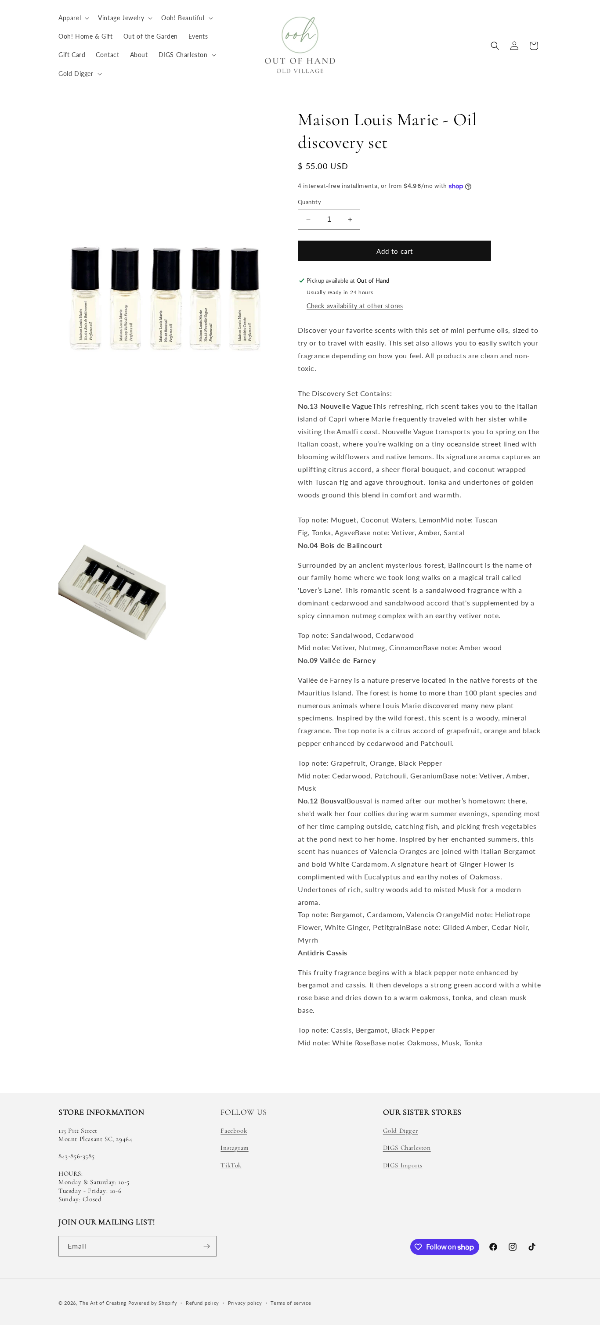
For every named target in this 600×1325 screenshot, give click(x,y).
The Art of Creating (104, 1303)
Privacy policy (245, 1303)
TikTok (231, 1165)
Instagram (234, 1148)
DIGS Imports (403, 1165)
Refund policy (202, 1303)
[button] (73, 18)
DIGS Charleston (407, 1148)
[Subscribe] (206, 1246)
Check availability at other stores (355, 306)
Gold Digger (400, 1130)
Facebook (233, 1130)
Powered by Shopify (152, 1303)
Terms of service (291, 1303)
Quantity (309, 201)
